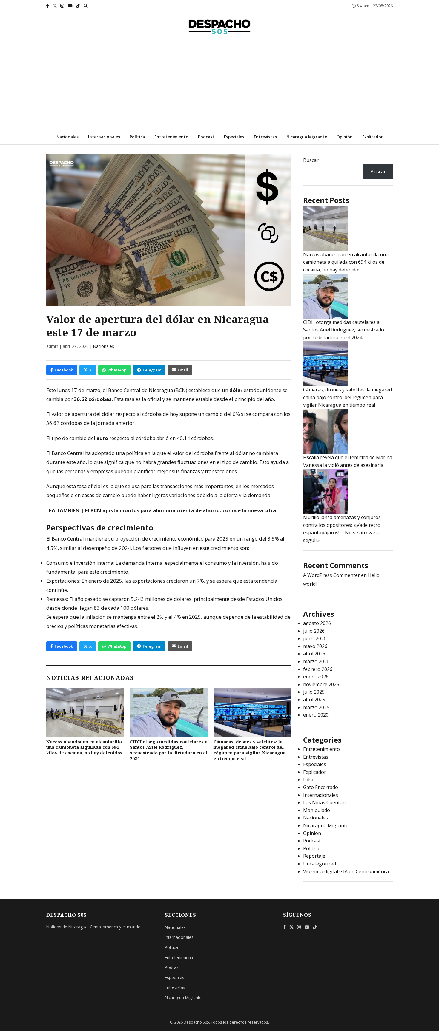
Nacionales (67, 137)
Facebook (64, 370)
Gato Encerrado (320, 787)
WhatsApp (117, 370)
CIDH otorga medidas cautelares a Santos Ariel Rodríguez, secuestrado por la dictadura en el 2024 (169, 750)
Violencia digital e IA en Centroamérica (346, 871)
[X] (55, 5)
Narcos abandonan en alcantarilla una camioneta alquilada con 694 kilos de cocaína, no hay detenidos (84, 747)
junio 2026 (314, 638)
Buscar (311, 160)
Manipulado (316, 810)
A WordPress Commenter (331, 575)
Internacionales (104, 137)
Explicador (372, 137)
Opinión (345, 137)
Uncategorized (319, 863)
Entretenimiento (171, 137)
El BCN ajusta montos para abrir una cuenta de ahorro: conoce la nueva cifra (180, 510)
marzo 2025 (316, 707)
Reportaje (314, 856)
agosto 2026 (317, 623)
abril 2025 (314, 699)
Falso (309, 779)
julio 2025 (314, 692)
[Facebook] (47, 5)
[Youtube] (70, 5)
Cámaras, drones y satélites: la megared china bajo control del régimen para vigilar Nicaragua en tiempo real (249, 750)
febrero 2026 (317, 669)
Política (137, 137)
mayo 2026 (315, 646)
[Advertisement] (219, 85)
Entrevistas (265, 137)
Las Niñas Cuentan (324, 802)
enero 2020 (316, 714)
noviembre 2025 (321, 684)
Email (183, 370)
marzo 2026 (316, 661)
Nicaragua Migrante (306, 137)
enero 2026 (316, 676)
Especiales (234, 137)
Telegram (151, 370)
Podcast (206, 137)
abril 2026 (314, 653)
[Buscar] (86, 6)
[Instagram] (62, 5)
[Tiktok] (78, 5)
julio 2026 (314, 631)
